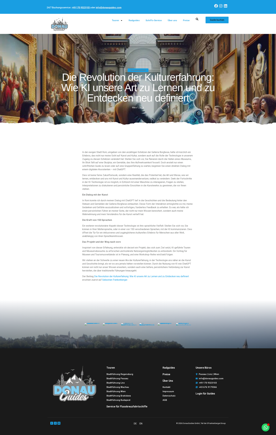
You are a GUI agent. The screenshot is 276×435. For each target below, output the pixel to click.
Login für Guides (205, 393)
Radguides (134, 20)
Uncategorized (138, 70)
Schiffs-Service (154, 20)
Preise (186, 20)
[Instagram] (221, 6)
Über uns (172, 20)
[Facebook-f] (51, 423)
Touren (115, 20)
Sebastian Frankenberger (114, 279)
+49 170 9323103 (81, 7)
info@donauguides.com (108, 7)
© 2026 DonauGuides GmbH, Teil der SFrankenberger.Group (201, 423)
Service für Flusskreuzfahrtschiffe (126, 406)
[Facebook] (216, 6)
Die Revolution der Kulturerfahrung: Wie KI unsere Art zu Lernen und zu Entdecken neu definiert (141, 276)
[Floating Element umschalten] (266, 427)
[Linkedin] (225, 6)
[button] (197, 19)
